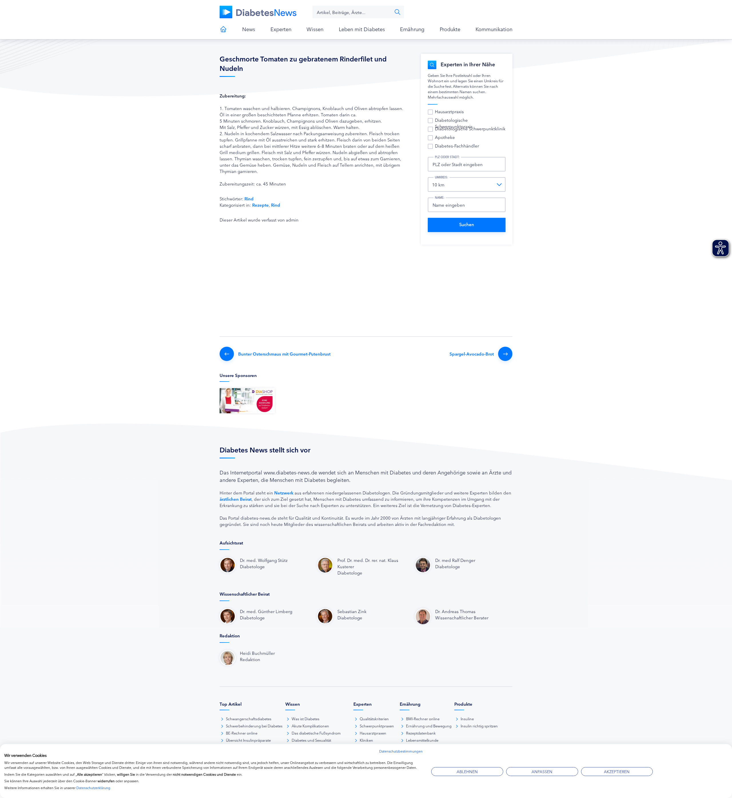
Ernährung (412, 29)
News (248, 29)
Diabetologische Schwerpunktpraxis (454, 123)
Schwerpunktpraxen (377, 725)
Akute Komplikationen (310, 725)
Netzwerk (283, 493)
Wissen (315, 29)
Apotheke (445, 137)
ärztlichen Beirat (236, 499)
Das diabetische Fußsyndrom (316, 732)
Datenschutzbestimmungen (401, 751)
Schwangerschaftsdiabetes (248, 718)
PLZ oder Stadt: (447, 157)
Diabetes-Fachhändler (457, 146)
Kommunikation (494, 29)
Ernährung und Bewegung (428, 725)
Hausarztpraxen (373, 732)
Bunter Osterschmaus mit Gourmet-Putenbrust (284, 354)
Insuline (467, 718)
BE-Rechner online (241, 732)
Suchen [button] (397, 12)
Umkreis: (441, 177)
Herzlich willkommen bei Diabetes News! (223, 29)
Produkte (450, 29)
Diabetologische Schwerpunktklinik (470, 128)
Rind (249, 198)
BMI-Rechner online (422, 718)
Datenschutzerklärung (93, 787)
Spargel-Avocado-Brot (471, 354)
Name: (439, 197)
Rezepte (260, 205)
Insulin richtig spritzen (479, 725)
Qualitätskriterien (374, 718)
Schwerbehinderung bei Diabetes (254, 725)
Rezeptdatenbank (421, 732)
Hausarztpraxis (449, 111)
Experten (280, 29)
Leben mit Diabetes (362, 29)
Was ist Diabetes (305, 718)
